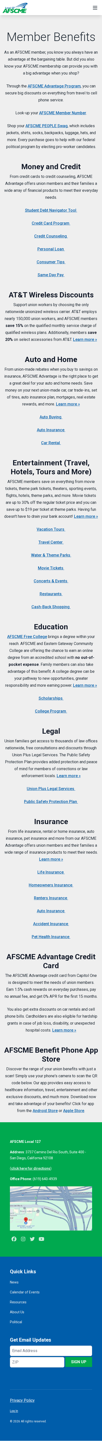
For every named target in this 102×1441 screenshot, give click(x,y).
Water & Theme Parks (51, 555)
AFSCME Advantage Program (54, 86)
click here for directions (30, 1168)
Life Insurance (51, 872)
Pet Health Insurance (51, 936)
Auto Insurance (51, 430)
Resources (18, 1302)
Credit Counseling (51, 236)
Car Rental (51, 442)
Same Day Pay (51, 275)
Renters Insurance (51, 898)
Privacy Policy (22, 1400)
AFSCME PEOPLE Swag (47, 125)
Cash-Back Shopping (51, 606)
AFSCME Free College (27, 636)
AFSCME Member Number (62, 113)
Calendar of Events (25, 1292)
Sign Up (78, 1362)
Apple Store (73, 1110)
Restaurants (51, 594)
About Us (17, 1312)
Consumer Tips (51, 262)
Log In (14, 1411)
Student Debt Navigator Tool (51, 210)
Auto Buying (51, 417)
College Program (51, 711)
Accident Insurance (51, 923)
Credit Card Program (51, 223)
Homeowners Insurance (51, 885)
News (14, 1282)
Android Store (45, 1110)
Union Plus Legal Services (51, 788)
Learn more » (85, 339)
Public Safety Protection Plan (51, 801)
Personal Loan (51, 249)
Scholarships (51, 698)
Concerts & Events (51, 581)
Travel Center (51, 542)
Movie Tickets (51, 568)
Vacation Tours (51, 529)
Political (16, 1322)
